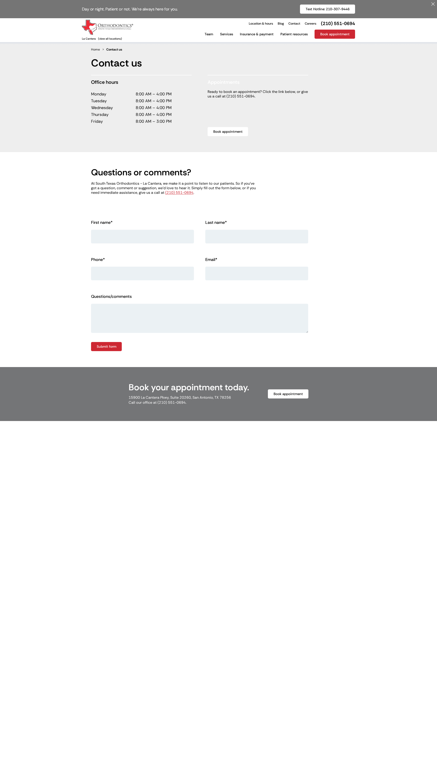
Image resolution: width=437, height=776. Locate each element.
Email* (211, 259)
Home (95, 49)
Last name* (216, 222)
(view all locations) (110, 39)
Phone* (98, 259)
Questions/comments (111, 296)
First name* (102, 222)
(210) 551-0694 (240, 96)
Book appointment (228, 131)
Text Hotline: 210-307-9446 (330, 9)
